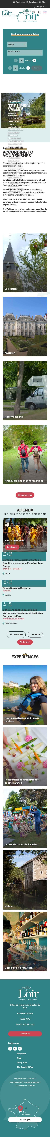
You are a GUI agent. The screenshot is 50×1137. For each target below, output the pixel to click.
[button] (39, 12)
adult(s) (28, 60)
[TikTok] (15, 1049)
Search (37, 68)
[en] (45, 12)
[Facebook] (10, 1049)
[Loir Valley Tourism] (29, 15)
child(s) (22, 68)
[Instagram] (20, 1049)
